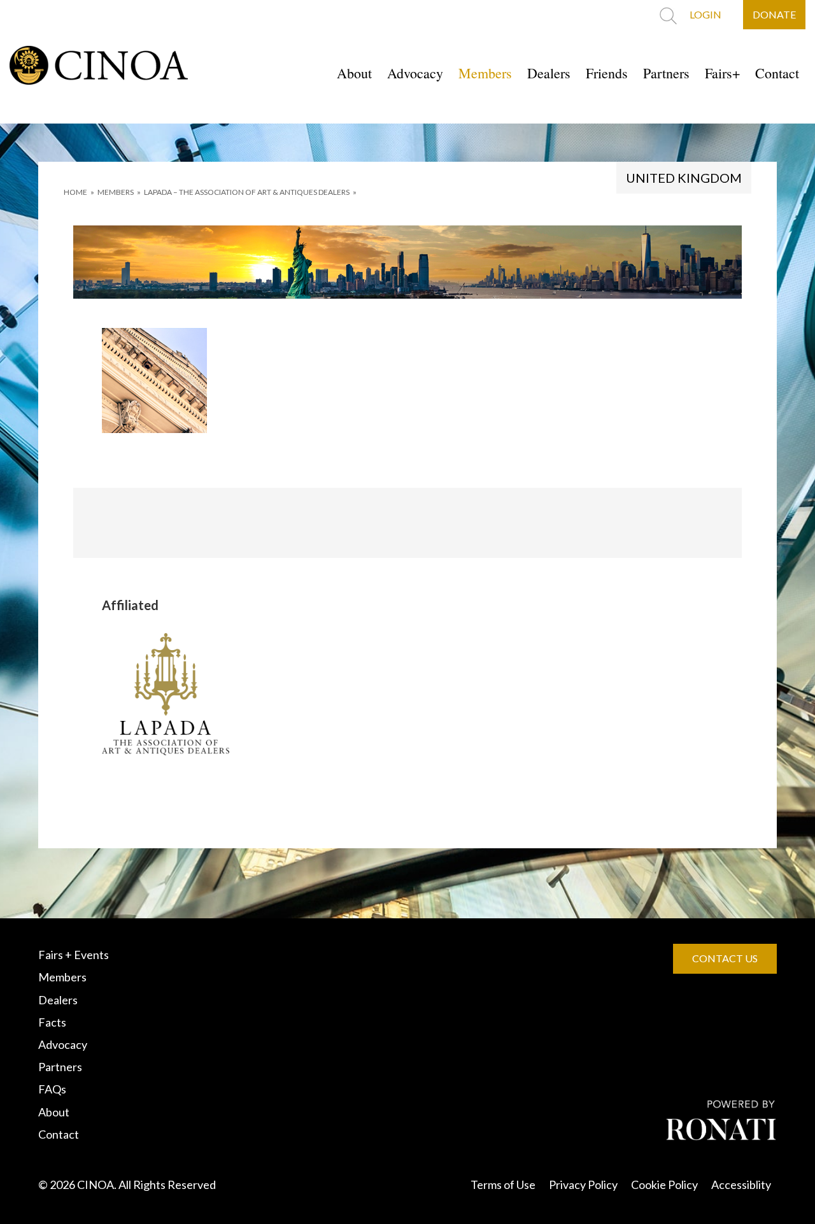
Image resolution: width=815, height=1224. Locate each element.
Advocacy (415, 73)
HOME (75, 192)
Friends (607, 73)
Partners (666, 73)
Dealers (548, 73)
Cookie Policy (664, 1185)
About (354, 73)
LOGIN (705, 14)
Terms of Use (503, 1185)
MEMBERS (115, 192)
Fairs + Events (73, 955)
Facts (52, 1022)
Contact (777, 73)
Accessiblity (741, 1185)
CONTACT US (725, 958)
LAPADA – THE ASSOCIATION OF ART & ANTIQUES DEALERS (247, 192)
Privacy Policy (583, 1185)
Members (485, 73)
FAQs (52, 1089)
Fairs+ (722, 73)
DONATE (774, 14)
